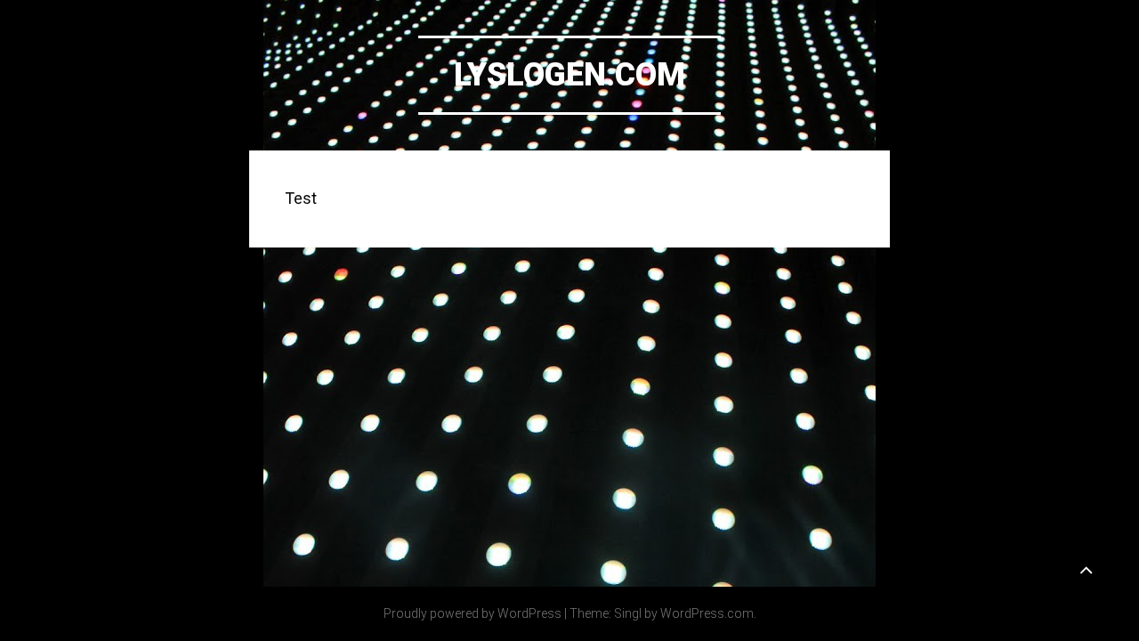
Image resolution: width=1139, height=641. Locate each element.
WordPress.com (707, 613)
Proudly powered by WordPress (472, 613)
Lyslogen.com (569, 74)
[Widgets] (1085, 569)
